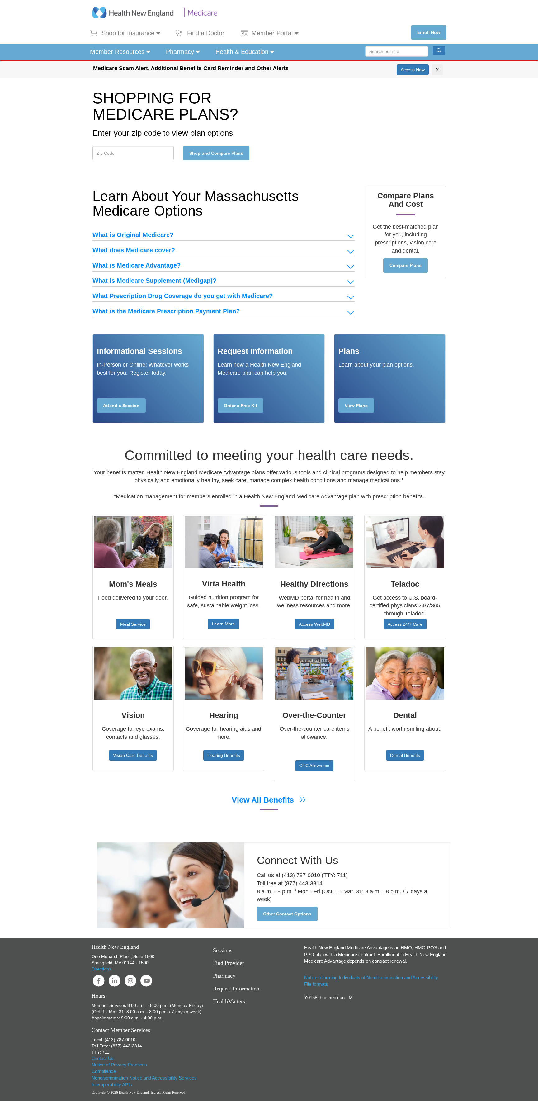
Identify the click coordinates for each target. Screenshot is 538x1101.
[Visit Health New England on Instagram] (131, 980)
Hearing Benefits (223, 755)
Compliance (104, 1071)
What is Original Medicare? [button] (132, 234)
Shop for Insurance (128, 33)
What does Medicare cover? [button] (133, 250)
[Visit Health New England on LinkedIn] (115, 980)
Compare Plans (405, 265)
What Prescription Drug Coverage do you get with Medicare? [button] (182, 295)
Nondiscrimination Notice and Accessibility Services (144, 1077)
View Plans (356, 405)
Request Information (236, 988)
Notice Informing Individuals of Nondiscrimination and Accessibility (371, 977)
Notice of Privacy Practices (119, 1064)
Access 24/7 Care (405, 624)
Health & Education (242, 51)
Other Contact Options (287, 913)
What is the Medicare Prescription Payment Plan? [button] (166, 311)
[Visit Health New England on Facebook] (99, 980)
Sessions (222, 950)
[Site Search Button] (439, 50)
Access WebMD (314, 624)
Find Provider (228, 963)
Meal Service (133, 624)
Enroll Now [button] (428, 32)
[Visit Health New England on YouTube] (146, 980)
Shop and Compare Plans (216, 153)
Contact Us (102, 1058)
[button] (413, 69)
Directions (101, 968)
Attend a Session (121, 405)
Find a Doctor (205, 33)
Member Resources (118, 51)
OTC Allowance (314, 765)
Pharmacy (181, 51)
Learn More (223, 623)
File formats (316, 984)
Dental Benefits (405, 755)
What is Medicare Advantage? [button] (136, 265)
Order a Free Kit (240, 405)
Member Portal (273, 33)
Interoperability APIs (112, 1084)
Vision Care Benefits (133, 755)
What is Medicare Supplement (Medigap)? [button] (154, 280)
